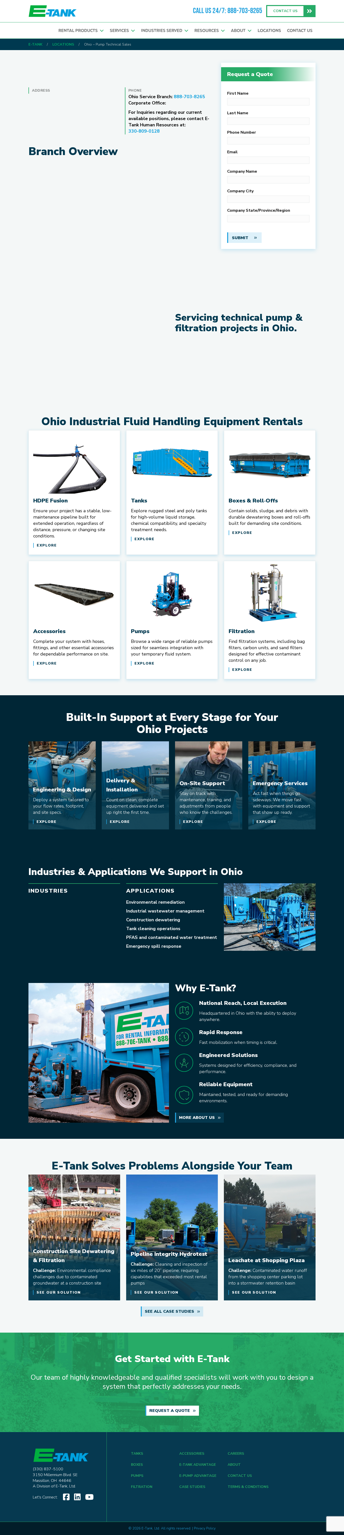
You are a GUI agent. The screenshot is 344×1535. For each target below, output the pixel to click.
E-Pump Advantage (197, 1475)
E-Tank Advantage (197, 1464)
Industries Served (162, 30)
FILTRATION (141, 1486)
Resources (207, 30)
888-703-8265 (244, 11)
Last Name (237, 113)
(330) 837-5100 (48, 1469)
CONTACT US (240, 1475)
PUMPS (137, 1475)
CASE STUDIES (192, 1486)
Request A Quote (169, 1410)
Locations (269, 30)
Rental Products (79, 30)
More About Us (197, 1117)
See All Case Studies (169, 1311)
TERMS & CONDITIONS (248, 1486)
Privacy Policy (205, 1528)
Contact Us (300, 30)
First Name (238, 93)
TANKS (137, 1453)
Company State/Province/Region (258, 210)
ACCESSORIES (191, 1453)
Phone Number (241, 132)
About (239, 30)
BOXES (137, 1464)
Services (120, 30)
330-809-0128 (144, 131)
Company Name (242, 171)
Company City (240, 191)
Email (232, 152)
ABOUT (234, 1464)
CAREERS (236, 1453)
